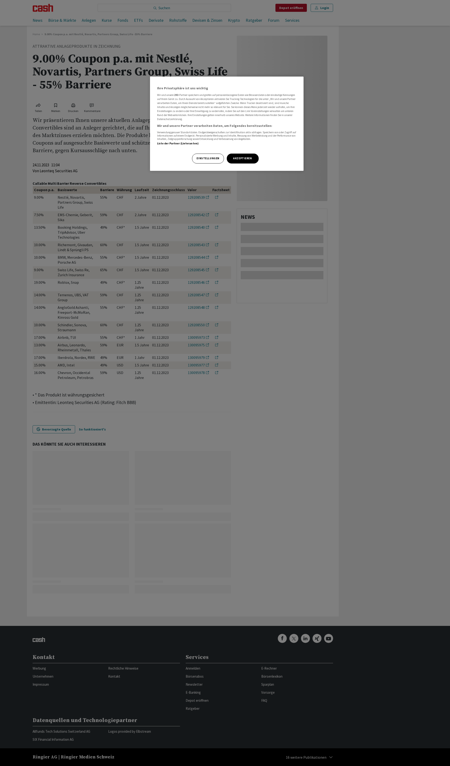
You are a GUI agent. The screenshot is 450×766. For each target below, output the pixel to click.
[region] (227, 124)
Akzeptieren (242, 158)
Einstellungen (208, 158)
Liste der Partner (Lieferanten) (178, 143)
